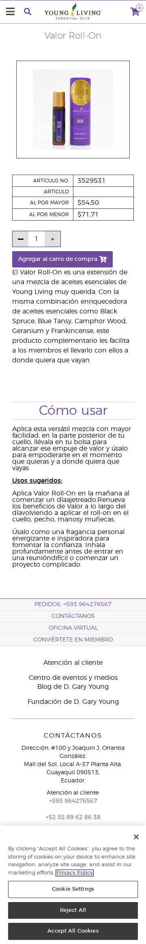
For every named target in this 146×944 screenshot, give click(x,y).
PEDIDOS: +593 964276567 (73, 604)
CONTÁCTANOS (73, 616)
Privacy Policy (74, 873)
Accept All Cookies (72, 931)
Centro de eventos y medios (73, 678)
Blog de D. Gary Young (73, 686)
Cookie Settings (73, 889)
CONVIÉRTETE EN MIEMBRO (73, 640)
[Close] (136, 837)
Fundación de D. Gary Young (73, 702)
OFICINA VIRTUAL (73, 628)
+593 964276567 (73, 801)
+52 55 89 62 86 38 (73, 817)
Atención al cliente (73, 662)
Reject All (73, 910)
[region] (73, 885)
